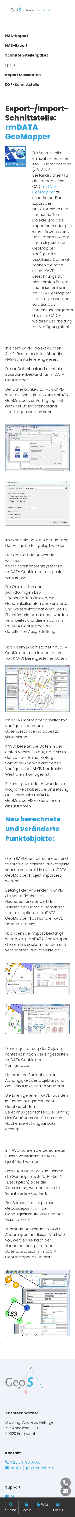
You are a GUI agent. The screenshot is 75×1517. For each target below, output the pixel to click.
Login (26, 1510)
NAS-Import (16, 35)
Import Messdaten (23, 74)
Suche (10, 1510)
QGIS (10, 65)
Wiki (44, 1504)
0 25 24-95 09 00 (24, 1462)
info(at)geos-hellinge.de (32, 1467)
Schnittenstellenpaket (26, 55)
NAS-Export (16, 45)
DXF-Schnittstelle (22, 84)
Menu (58, 1510)
